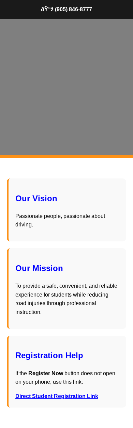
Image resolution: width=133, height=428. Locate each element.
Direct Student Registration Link (56, 396)
